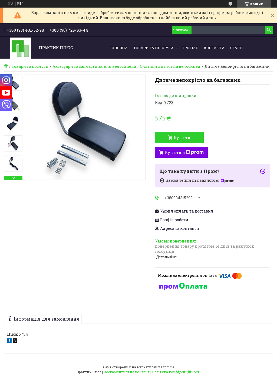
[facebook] (9, 341)
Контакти (214, 47)
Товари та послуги (153, 47)
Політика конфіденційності (176, 372)
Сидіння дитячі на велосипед (170, 66)
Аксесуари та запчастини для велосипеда (94, 66)
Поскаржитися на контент (127, 372)
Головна (119, 47)
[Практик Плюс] (20, 48)
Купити (182, 137)
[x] (15, 341)
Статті (236, 47)
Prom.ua (167, 367)
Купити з (175, 152)
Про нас (190, 47)
